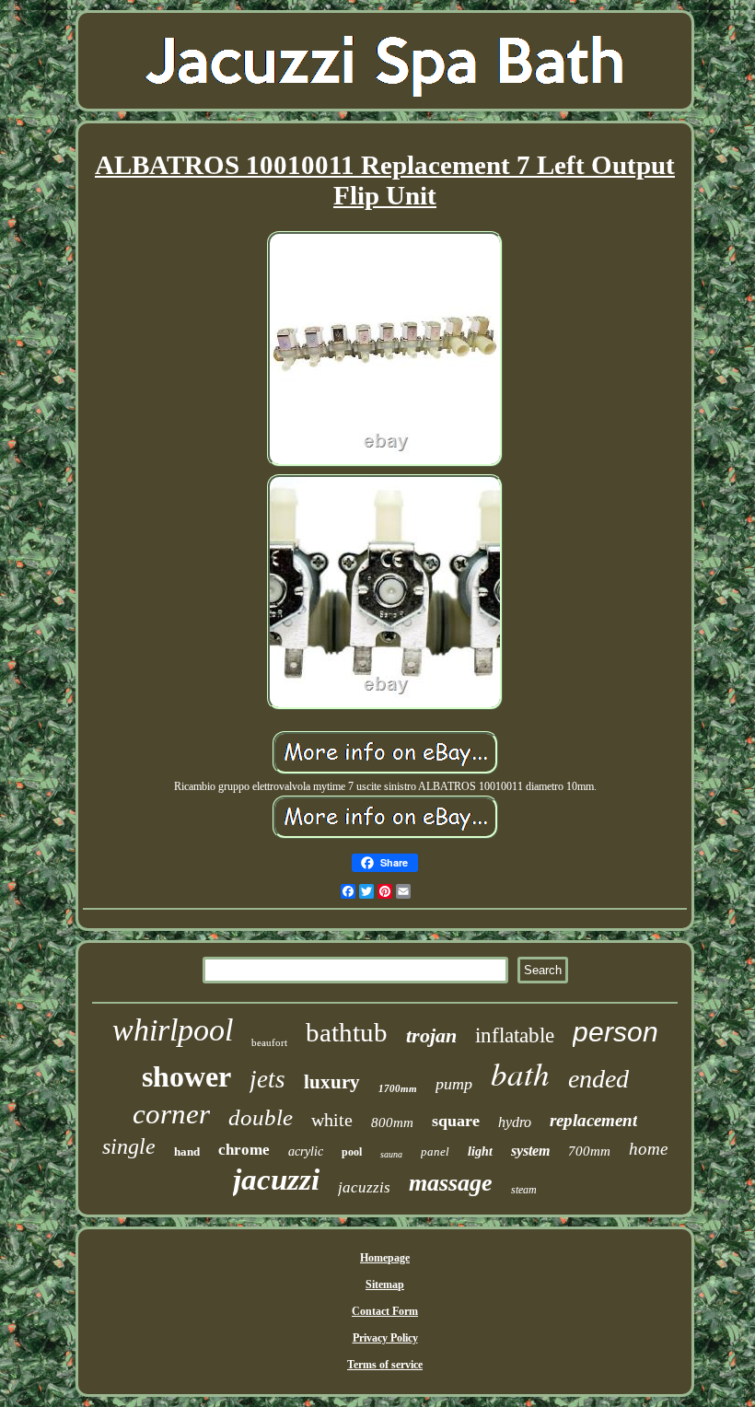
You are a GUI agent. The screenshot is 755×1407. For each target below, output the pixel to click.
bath (520, 1073)
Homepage (385, 1257)
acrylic (305, 1151)
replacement (593, 1120)
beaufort (269, 1042)
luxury (332, 1082)
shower (186, 1076)
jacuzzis (364, 1187)
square (456, 1120)
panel (435, 1151)
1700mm (397, 1088)
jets (267, 1079)
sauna (391, 1154)
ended (598, 1078)
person (615, 1032)
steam (524, 1189)
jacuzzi (276, 1179)
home (648, 1148)
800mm (392, 1122)
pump (454, 1084)
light (480, 1151)
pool (352, 1151)
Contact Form (385, 1311)
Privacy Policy (385, 1337)
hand (187, 1151)
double (260, 1117)
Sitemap (385, 1284)
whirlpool (172, 1030)
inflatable (514, 1035)
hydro (514, 1122)
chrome (244, 1149)
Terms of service (385, 1364)
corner (171, 1114)
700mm (589, 1151)
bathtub (347, 1032)
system (530, 1150)
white (332, 1120)
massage (451, 1182)
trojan (431, 1035)
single (129, 1146)
